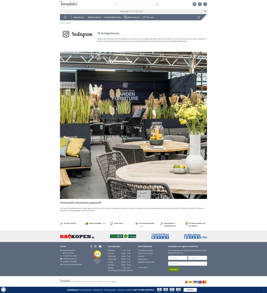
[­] (91, 246)
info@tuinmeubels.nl (69, 259)
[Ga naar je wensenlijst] (206, 4)
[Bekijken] (199, 17)
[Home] (65, 17)
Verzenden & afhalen (145, 250)
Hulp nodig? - (131, 11)
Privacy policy (142, 267)
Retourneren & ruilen (145, 253)
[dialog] (3, 289)
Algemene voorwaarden (146, 262)
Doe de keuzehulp (136, 11)
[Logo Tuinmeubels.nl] (68, 3)
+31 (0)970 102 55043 (69, 256)
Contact (194, 4)
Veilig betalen (143, 259)
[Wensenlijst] (205, 4)
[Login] (200, 4)
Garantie (141, 256)
